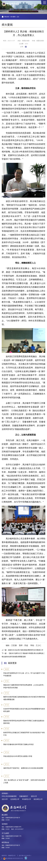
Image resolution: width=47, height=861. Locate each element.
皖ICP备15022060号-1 (25, 855)
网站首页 (6, 16)
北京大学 (5, 799)
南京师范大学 (38, 799)
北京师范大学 (14, 799)
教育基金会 (5, 842)
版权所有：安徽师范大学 (9, 855)
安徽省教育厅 (23, 796)
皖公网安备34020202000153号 (14, 858)
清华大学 (34, 796)
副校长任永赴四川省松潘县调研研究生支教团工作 (25, 650)
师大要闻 (13, 16)
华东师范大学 (26, 799)
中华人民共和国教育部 (9, 796)
